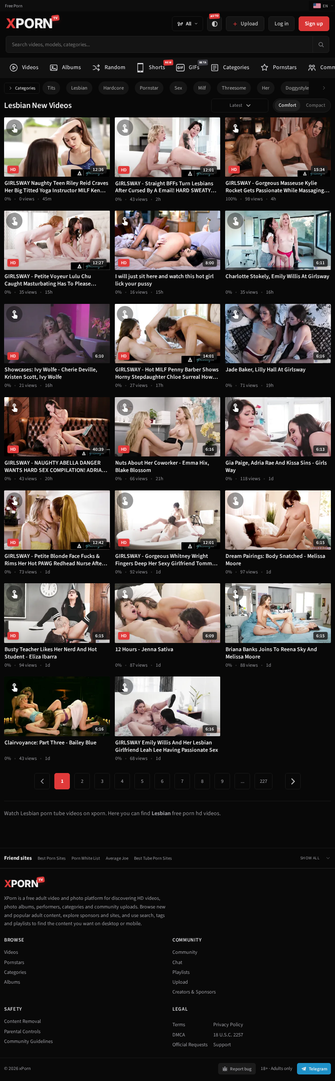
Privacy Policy (228, 1024)
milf (202, 88)
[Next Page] (293, 781)
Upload (180, 982)
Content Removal (22, 1021)
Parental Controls (22, 1031)
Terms (178, 1024)
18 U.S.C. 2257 (228, 1034)
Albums (12, 982)
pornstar (149, 88)
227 (263, 781)
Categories (25, 88)
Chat (177, 962)
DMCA (178, 1034)
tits (51, 88)
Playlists (181, 972)
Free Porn (13, 6)
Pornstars (14, 962)
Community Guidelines (28, 1041)
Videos (11, 952)
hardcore (113, 88)
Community (184, 952)
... (242, 781)
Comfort (287, 105)
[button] (326, 88)
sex (178, 88)
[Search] (321, 44)
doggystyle (297, 88)
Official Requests (190, 1044)
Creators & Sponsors (194, 992)
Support (222, 1044)
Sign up (314, 23)
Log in (281, 23)
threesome (234, 88)
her (266, 88)
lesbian (79, 88)
